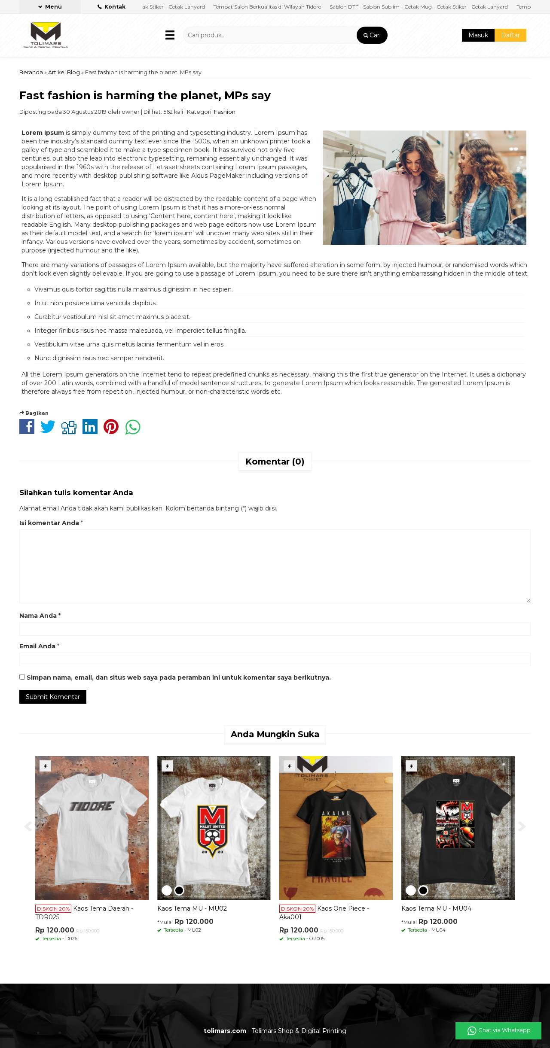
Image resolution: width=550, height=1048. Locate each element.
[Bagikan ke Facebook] (29, 431)
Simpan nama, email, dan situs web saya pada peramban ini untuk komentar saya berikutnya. (179, 677)
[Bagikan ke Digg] (71, 431)
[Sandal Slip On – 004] (82, 827)
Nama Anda (38, 616)
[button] (372, 35)
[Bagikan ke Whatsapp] (135, 431)
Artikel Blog (64, 72)
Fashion (224, 112)
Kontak (114, 6)
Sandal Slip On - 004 (55, 908)
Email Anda (37, 646)
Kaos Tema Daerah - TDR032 (312, 908)
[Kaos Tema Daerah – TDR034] (204, 827)
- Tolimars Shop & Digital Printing (275, 1031)
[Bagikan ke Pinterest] (113, 431)
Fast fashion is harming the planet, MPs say (145, 95)
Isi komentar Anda (49, 523)
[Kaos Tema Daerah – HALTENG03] (448, 827)
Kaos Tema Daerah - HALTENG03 (441, 908)
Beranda (31, 72)
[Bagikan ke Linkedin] (92, 431)
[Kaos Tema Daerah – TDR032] (326, 827)
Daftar (510, 35)
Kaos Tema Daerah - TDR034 (190, 908)
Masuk (478, 35)
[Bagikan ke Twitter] (50, 431)
